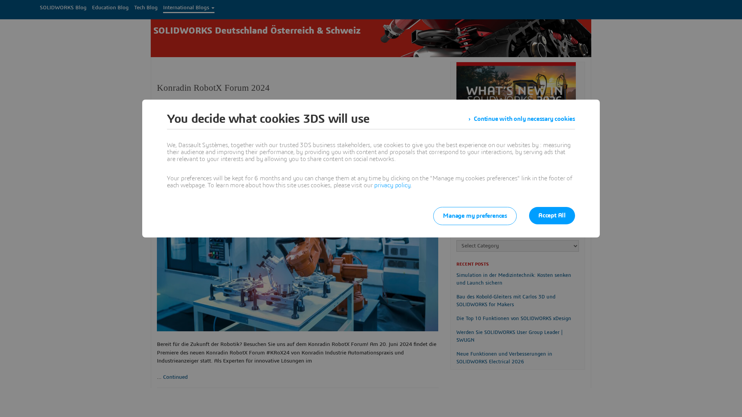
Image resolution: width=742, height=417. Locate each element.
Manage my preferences (475, 216)
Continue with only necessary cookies (524, 119)
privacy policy (392, 185)
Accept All (552, 215)
